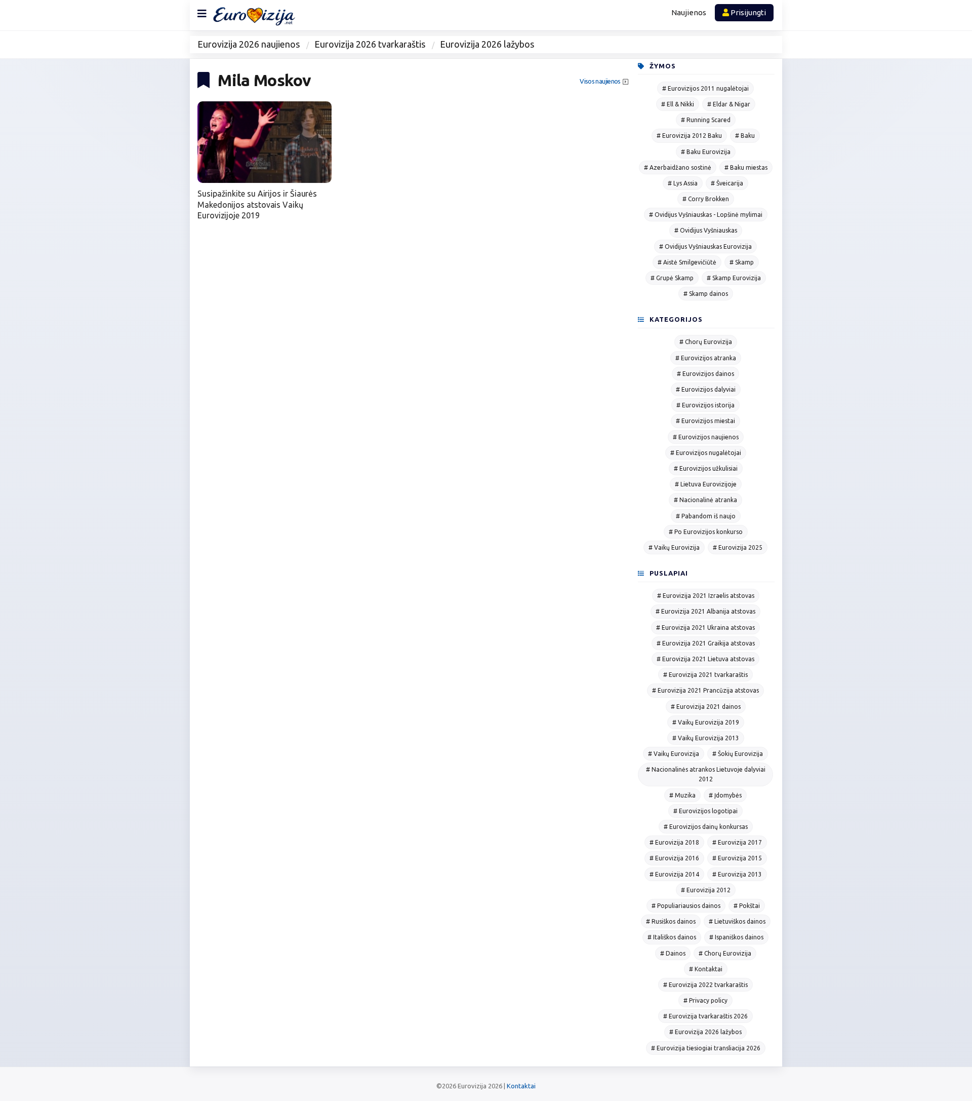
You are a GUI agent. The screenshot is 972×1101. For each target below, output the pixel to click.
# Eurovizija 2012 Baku (689, 135)
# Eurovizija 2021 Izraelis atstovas (705, 595)
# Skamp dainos (705, 293)
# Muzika (682, 795)
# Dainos (672, 953)
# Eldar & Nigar (728, 104)
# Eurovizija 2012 (706, 890)
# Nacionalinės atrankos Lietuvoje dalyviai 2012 (705, 774)
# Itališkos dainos (671, 937)
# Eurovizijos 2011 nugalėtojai (705, 88)
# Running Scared (706, 120)
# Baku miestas (745, 167)
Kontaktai (521, 1085)
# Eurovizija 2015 (737, 858)
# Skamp (742, 262)
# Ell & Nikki (677, 104)
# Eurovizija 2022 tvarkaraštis (705, 984)
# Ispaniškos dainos (736, 937)
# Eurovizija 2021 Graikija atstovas (706, 643)
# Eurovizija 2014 (674, 874)
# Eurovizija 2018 (674, 842)
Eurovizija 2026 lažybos (487, 44)
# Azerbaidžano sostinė (677, 167)
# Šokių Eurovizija (737, 753)
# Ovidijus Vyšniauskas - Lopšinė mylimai (705, 214)
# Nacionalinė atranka (705, 500)
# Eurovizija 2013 (737, 874)
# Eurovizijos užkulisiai (706, 468)
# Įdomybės (725, 795)
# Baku (745, 135)
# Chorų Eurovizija (705, 341)
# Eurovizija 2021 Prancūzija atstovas (705, 690)
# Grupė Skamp (672, 278)
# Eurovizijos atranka (705, 358)
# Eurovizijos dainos (705, 373)
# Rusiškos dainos (671, 921)
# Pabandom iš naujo (706, 516)
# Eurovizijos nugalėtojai (705, 452)
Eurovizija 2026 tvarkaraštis (369, 44)
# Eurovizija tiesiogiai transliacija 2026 (705, 1048)
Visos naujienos (600, 81)
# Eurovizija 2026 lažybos (705, 1032)
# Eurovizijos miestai (705, 420)
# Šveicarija (727, 183)
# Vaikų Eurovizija (674, 547)
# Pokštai (747, 905)
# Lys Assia (683, 183)
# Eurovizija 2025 (737, 547)
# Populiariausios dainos (686, 905)
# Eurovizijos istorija (705, 405)
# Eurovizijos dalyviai (706, 389)
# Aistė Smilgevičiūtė (687, 262)
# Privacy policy (705, 1000)
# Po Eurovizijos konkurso (706, 531)
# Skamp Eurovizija (734, 278)
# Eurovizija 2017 (737, 842)
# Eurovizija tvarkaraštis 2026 (705, 1016)
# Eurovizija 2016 (674, 858)
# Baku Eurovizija (706, 151)
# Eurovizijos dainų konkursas (706, 826)
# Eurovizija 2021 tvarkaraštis (705, 674)
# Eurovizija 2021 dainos (706, 706)
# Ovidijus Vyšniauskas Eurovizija (705, 246)
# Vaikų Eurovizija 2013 (705, 738)
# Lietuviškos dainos (737, 921)
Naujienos (688, 12)
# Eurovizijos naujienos (706, 437)
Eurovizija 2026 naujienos (248, 44)
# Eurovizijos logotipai (705, 811)
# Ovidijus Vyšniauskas (705, 230)
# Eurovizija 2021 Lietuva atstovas (705, 659)
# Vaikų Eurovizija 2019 (705, 722)
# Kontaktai (705, 969)
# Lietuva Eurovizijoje (706, 484)
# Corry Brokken (705, 199)
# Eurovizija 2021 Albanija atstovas (705, 611)
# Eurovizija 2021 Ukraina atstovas (705, 627)
